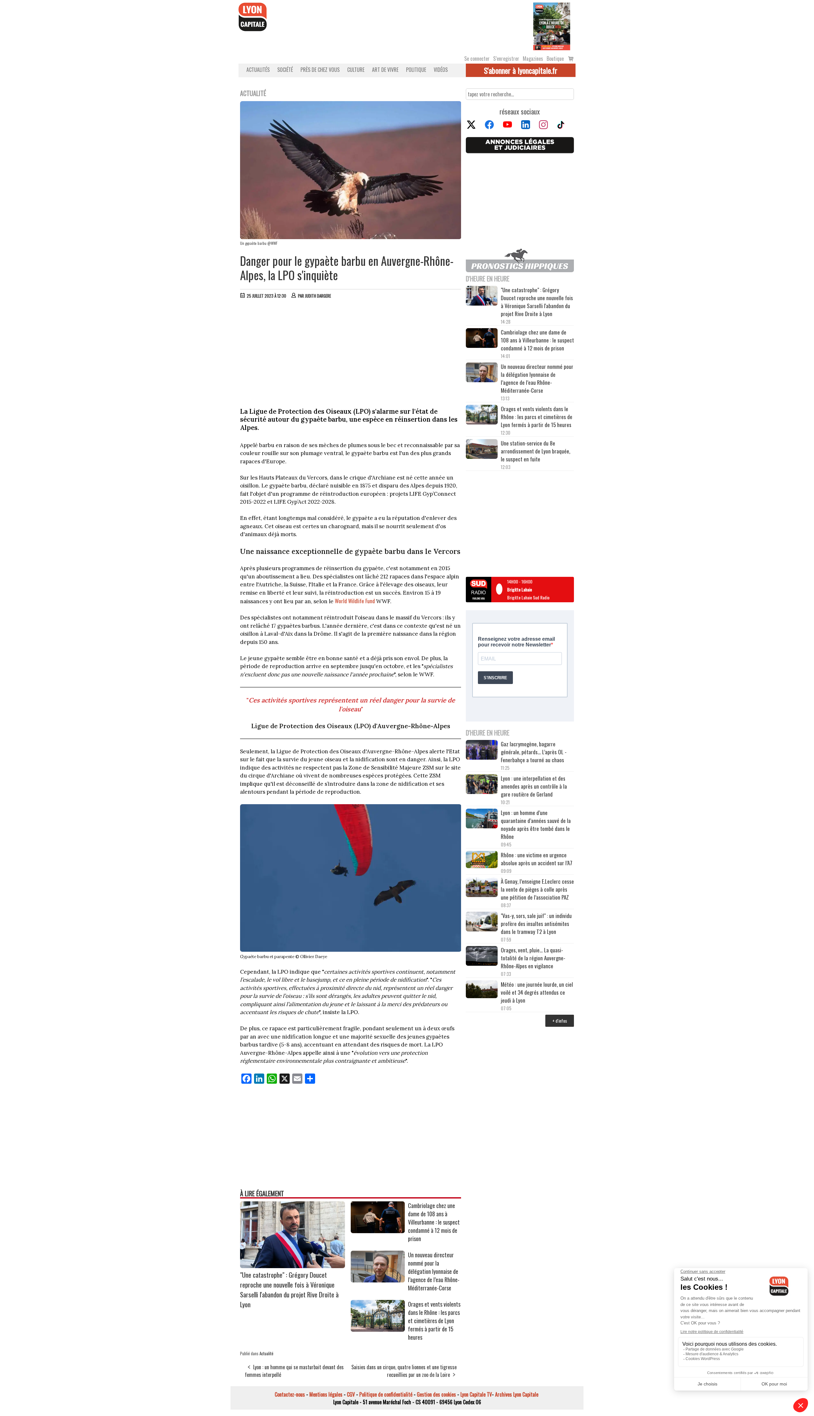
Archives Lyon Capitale (516, 1394)
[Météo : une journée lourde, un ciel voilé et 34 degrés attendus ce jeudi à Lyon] (482, 990)
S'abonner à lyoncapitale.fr (520, 70)
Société (285, 69)
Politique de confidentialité (385, 1394)
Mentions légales (325, 1394)
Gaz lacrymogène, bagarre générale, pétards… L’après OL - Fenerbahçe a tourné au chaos (534, 752)
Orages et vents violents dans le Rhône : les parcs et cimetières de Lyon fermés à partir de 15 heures (434, 1320)
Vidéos (441, 69)
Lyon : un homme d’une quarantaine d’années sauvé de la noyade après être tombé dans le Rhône (536, 824)
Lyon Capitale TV (476, 1394)
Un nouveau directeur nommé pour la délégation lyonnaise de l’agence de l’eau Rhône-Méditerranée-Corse (433, 1271)
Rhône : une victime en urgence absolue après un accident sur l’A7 (536, 859)
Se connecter (477, 58)
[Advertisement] (350, 351)
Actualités (258, 69)
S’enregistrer (506, 58)
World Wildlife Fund (355, 601)
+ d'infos (559, 1020)
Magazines (533, 58)
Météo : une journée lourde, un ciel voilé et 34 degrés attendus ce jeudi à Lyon (537, 992)
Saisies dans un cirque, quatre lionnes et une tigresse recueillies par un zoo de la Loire (404, 1370)
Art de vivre (385, 69)
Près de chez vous (320, 69)
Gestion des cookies (436, 1394)
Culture (355, 69)
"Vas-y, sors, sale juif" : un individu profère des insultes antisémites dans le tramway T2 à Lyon (536, 924)
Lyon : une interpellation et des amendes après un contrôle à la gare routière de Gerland (534, 786)
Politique (416, 69)
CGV (351, 1394)
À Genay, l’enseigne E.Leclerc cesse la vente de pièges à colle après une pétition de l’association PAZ (537, 889)
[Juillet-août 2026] (552, 26)
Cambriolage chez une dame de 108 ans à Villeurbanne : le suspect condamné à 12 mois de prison (434, 1222)
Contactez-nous (290, 1394)
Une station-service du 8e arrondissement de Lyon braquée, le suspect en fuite (535, 451)
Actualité (266, 1353)
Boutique (555, 58)
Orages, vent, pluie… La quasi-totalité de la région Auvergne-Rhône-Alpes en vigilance (533, 958)
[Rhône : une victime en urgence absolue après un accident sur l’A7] (482, 860)
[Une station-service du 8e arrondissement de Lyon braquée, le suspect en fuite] (482, 449)
